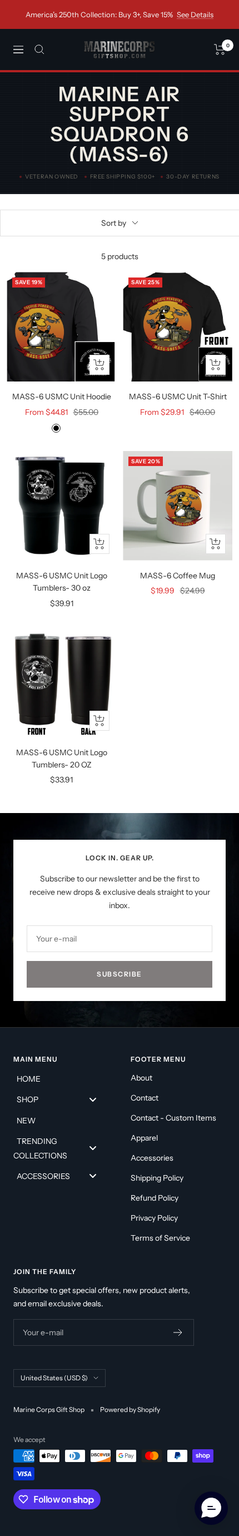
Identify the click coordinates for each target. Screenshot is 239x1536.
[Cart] (220, 49)
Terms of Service (160, 1238)
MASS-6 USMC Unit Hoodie (61, 397)
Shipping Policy (157, 1178)
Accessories (152, 1158)
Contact (144, 1098)
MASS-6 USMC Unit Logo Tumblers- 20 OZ (61, 758)
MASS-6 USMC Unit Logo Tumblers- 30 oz (61, 582)
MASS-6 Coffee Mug (177, 576)
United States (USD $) (54, 1378)
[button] (211, 1508)
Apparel (144, 1138)
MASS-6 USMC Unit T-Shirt (178, 397)
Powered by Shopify (130, 1409)
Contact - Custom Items (173, 1118)
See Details (195, 14)
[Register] (178, 1332)
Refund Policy (154, 1198)
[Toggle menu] (93, 1099)
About (141, 1078)
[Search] (39, 49)
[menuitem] (60, 1078)
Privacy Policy (154, 1218)
